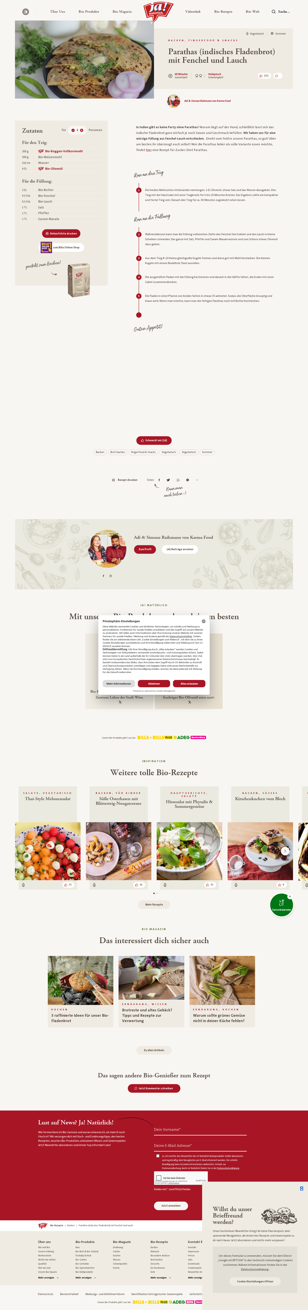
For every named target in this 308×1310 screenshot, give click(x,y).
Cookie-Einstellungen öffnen (255, 1281)
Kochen (116, 1256)
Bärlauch (155, 1251)
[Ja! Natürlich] (158, 13)
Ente (153, 1272)
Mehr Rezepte (154, 904)
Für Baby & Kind (83, 1256)
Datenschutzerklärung (255, 1269)
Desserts (155, 1264)
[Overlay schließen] (302, 1188)
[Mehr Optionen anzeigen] (198, 480)
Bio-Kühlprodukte (84, 1272)
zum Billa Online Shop (66, 247)
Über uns (44, 1242)
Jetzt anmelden (171, 1205)
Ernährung (118, 1247)
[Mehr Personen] (81, 130)
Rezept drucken (127, 480)
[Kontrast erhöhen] (25, 11)
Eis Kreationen (158, 1268)
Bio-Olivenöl (54, 169)
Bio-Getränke (82, 1264)
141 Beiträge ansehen (179, 549)
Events (116, 1268)
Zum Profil (145, 549)
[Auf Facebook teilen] (160, 480)
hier (149, 150)
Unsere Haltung (46, 1251)
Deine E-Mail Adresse (173, 1145)
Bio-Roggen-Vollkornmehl (64, 151)
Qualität (42, 1264)
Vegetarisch (169, 452)
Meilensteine (44, 1256)
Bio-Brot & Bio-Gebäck (87, 1251)
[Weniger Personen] (73, 130)
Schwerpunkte (120, 1264)
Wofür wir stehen (47, 1260)
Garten (116, 1251)
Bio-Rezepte (159, 1242)
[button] (58, 11)
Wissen (116, 1260)
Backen (100, 452)
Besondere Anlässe (160, 1256)
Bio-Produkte (85, 1242)
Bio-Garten (81, 1260)
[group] (80, 991)
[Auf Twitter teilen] (169, 480)
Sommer (207, 452)
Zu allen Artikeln (154, 1050)
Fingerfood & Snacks (143, 452)
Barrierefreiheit (69, 1294)
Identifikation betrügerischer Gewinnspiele (157, 1294)
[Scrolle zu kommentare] (277, 76)
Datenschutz (45, 1294)
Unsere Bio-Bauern (47, 1272)
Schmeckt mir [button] (158, 440)
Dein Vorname (167, 1129)
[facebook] (103, 576)
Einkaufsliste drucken (63, 233)
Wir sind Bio (44, 1247)
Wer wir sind (44, 1268)
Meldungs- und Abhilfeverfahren (105, 1294)
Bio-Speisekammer (85, 1268)
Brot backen (117, 452)
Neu (78, 1247)
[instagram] (110, 576)
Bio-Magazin (122, 1242)
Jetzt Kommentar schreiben (156, 1088)
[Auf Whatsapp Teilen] (179, 480)
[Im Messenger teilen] (188, 480)
